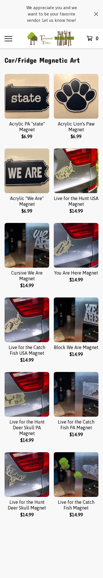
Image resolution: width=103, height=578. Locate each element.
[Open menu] (8, 38)
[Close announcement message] (96, 14)
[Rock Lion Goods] (51, 38)
